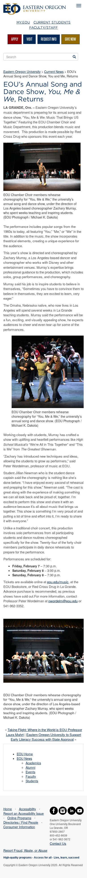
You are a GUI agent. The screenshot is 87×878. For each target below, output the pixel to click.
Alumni (30, 767)
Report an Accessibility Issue (23, 813)
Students (32, 781)
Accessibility (27, 809)
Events (30, 772)
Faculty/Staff (43, 28)
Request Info (48, 39)
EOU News (24, 758)
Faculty (31, 776)
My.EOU (23, 22)
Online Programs (19, 818)
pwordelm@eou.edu (63, 600)
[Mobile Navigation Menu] (79, 5)
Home (7, 809)
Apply (14, 39)
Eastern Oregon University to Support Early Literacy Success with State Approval (46, 737)
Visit (29, 39)
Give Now (70, 39)
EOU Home (25, 754)
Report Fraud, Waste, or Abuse (25, 850)
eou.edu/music (57, 581)
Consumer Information (19, 827)
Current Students (51, 22)
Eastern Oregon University (22, 71)
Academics (33, 763)
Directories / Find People (20, 822)
